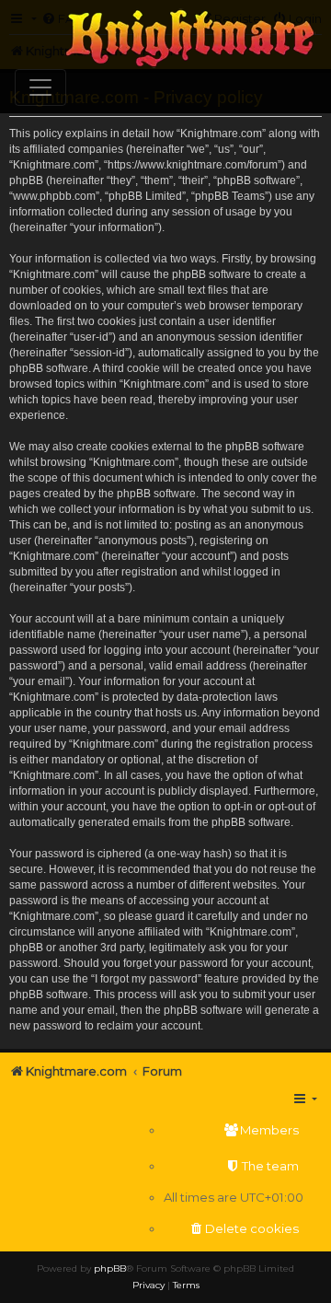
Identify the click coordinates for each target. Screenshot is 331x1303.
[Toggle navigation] (40, 87)
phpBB (110, 1268)
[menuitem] (233, 1130)
